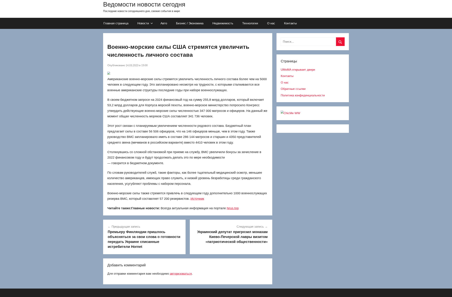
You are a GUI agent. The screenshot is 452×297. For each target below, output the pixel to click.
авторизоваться (181, 273)
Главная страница (115, 23)
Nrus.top (233, 208)
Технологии (250, 23)
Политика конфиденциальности (303, 95)
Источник (197, 198)
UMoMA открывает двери (298, 69)
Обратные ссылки (293, 89)
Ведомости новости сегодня (144, 4)
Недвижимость (222, 23)
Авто (163, 23)
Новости (143, 23)
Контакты (290, 23)
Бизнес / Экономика (189, 23)
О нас (271, 23)
